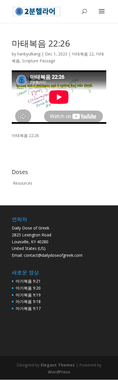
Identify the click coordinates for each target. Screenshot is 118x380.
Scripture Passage (38, 60)
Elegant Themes (58, 365)
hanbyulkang (28, 54)
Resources (22, 183)
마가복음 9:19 (28, 295)
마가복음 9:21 (28, 281)
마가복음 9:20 (28, 288)
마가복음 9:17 (28, 308)
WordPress (59, 372)
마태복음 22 (83, 54)
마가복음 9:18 (28, 301)
